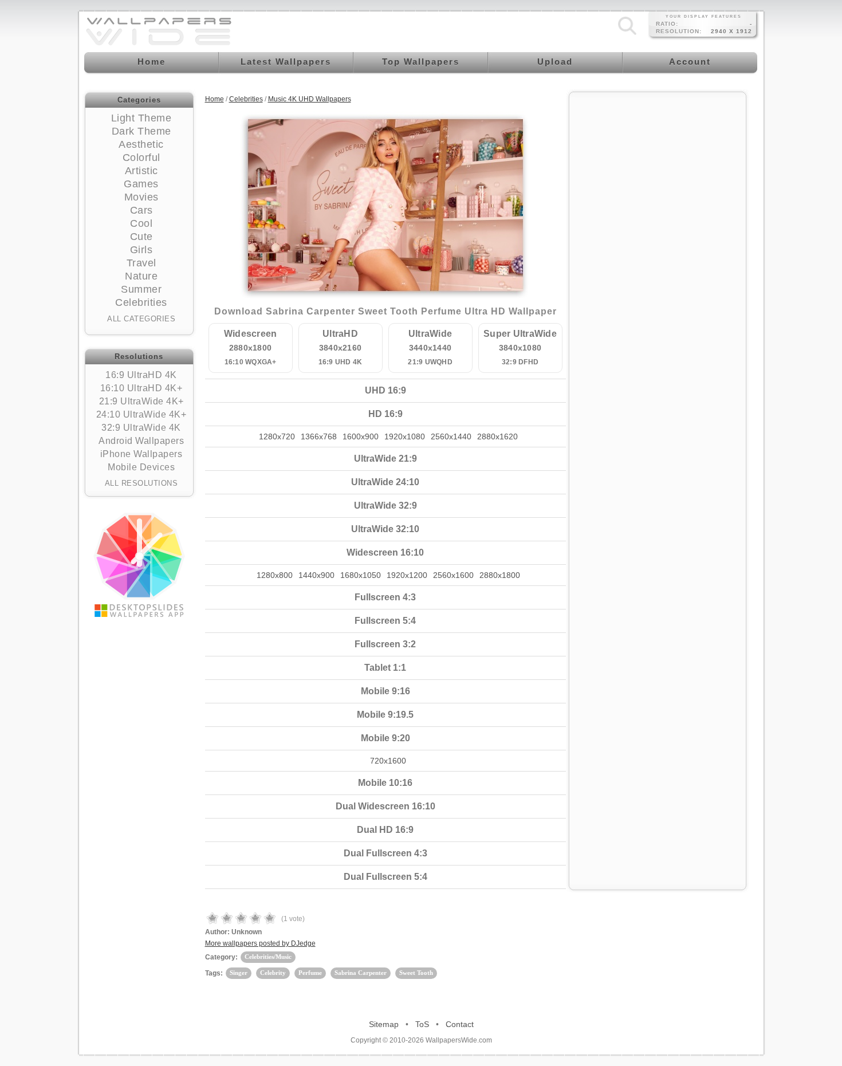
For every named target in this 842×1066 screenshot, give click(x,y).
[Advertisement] (657, 270)
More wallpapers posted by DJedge (260, 943)
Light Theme (141, 118)
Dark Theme (141, 131)
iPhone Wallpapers (141, 454)
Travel (141, 263)
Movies (141, 197)
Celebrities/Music (268, 956)
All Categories (141, 318)
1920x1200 (407, 575)
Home (214, 99)
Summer (141, 289)
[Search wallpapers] (627, 35)
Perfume (310, 972)
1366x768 (319, 436)
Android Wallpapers (141, 441)
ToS (422, 1024)
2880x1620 (497, 436)
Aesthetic (141, 144)
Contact (460, 1024)
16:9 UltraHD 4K (141, 375)
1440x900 (316, 575)
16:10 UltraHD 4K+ (141, 388)
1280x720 (277, 436)
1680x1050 (360, 575)
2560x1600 (453, 575)
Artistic (141, 170)
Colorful (141, 157)
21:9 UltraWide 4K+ (141, 401)
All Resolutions (141, 483)
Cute (141, 236)
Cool (141, 223)
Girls (141, 249)
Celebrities (141, 302)
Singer (238, 972)
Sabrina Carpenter (361, 972)
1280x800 (275, 575)
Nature (141, 276)
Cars (141, 210)
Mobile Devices (141, 467)
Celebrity (273, 972)
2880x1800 (499, 575)
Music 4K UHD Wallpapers (309, 99)
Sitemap (384, 1024)
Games (141, 184)
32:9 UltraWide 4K (141, 427)
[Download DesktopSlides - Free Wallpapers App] (139, 564)
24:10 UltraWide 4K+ (141, 414)
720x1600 (388, 760)
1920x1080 (404, 436)
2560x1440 (451, 436)
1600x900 (361, 436)
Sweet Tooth (416, 972)
